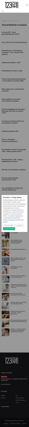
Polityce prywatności (13, 218)
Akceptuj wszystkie (9, 228)
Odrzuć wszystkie (8, 225)
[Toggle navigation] (27, 5)
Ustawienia (19, 225)
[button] (2, 11)
